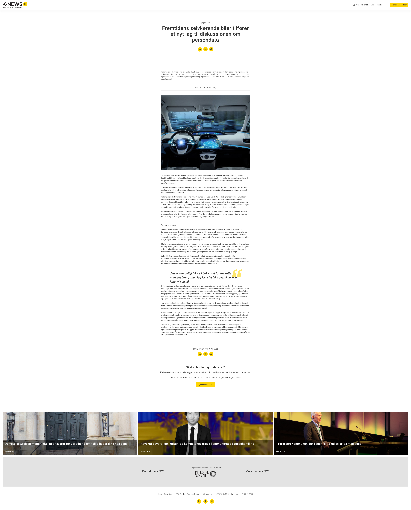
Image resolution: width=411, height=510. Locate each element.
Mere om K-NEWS (258, 471)
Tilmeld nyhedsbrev (399, 5)
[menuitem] (356, 5)
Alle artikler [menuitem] (365, 5)
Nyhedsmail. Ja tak (205, 385)
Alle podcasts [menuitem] (376, 5)
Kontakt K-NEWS (153, 471)
